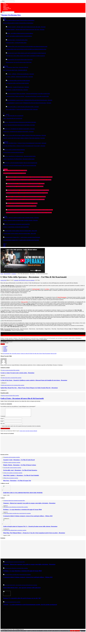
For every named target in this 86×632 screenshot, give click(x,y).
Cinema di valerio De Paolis (26, 353)
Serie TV (7, 114)
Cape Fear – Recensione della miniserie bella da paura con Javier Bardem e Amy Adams (19, 125)
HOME (4, 17)
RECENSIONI (5, 169)
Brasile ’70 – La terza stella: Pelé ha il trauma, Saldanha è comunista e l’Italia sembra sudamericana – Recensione (24, 138)
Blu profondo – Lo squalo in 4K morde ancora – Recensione (17, 89)
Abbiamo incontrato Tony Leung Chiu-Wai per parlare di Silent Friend (18, 62)
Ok (71, 630)
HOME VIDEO (5, 66)
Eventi (4, 3)
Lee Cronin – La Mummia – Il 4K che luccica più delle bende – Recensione (19, 76)
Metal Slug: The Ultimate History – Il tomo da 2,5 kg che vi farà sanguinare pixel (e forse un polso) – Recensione (24, 145)
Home (2, 273)
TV (3, 113)
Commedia (13, 273)
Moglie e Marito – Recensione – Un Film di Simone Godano (19, 465)
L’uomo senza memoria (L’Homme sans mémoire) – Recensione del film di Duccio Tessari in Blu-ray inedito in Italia (27, 96)
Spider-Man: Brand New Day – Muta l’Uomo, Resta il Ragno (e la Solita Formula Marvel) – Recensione (24, 186)
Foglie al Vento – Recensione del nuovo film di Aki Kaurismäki (22, 398)
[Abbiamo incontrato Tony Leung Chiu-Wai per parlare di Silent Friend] (19, 59)
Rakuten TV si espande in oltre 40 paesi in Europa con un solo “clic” (22, 598)
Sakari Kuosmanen (46, 353)
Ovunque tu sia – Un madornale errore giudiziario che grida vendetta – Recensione (18, 131)
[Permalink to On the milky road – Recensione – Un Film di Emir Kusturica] (12, 467)
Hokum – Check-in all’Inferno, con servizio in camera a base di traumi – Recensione (21, 206)
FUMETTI (5, 243)
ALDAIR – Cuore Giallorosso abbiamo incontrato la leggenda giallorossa (19, 36)
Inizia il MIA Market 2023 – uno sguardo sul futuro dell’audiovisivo (22, 587)
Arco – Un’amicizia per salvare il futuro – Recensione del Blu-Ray (15, 70)
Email (2, 421)
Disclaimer (5, 9)
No (73, 630)
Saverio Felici (4, 280)
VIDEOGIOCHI (5, 141)
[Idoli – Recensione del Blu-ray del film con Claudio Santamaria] (18, 80)
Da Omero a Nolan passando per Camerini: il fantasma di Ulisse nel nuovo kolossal (18, 23)
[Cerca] (1, 1)
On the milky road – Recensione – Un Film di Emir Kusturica (20, 470)
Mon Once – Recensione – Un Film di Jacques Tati (17, 480)
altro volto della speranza (15, 353)
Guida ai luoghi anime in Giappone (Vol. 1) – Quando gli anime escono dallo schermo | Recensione (21, 240)
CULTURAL (5, 216)
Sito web (2, 423)
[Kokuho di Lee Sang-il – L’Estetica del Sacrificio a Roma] (16, 40)
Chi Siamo (5, 4)
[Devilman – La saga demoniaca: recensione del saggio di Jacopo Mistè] (16, 224)
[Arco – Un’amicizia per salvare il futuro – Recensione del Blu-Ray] (15, 67)
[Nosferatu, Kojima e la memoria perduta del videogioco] (14, 149)
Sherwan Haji (53, 353)
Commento (3, 416)
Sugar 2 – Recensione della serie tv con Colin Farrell (12, 118)
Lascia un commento (30, 280)
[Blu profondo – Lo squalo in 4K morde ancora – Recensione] (17, 87)
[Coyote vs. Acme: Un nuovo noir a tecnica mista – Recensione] (15, 170)
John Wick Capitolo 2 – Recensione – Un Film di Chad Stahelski (21, 475)
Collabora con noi (7, 8)
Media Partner (6, 7)
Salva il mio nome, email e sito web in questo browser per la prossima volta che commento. (21, 426)
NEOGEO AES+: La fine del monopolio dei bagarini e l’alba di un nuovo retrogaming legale (19, 165)
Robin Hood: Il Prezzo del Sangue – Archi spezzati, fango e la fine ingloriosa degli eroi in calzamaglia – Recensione (27, 192)
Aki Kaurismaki (6, 353)
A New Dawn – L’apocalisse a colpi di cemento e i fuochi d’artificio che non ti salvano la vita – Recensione (25, 199)
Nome (2, 418)
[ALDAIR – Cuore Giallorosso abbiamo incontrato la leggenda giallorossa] (19, 33)
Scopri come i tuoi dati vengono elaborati (28, 430)
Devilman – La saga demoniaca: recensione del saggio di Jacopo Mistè (16, 227)
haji (33, 353)
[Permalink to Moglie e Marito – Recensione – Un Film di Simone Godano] (11, 462)
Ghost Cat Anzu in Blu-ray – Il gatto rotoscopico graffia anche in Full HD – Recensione (22, 109)
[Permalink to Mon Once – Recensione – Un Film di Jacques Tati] (10, 478)
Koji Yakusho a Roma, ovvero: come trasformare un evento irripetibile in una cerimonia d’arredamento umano (26, 49)
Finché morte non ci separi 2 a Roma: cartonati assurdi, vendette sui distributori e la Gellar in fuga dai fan (25, 55)
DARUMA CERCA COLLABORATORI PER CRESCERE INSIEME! (23, 492)
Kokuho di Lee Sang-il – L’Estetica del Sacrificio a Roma (16, 42)
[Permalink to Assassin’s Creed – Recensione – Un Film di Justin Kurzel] (11, 457)
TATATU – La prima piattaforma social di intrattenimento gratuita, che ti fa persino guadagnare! (30, 604)
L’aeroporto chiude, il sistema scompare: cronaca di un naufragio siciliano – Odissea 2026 (19, 233)
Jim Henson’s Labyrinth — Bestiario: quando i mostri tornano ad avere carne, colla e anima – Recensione (25, 29)
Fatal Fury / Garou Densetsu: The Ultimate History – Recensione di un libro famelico (18, 159)
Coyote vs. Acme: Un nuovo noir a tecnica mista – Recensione (14, 173)
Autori (4, 6)
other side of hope (38, 353)
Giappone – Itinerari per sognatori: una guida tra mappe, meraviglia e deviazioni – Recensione (20, 220)
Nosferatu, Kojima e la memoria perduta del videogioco (13, 152)
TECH (4, 245)
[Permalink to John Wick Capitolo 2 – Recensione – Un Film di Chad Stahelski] (12, 472)
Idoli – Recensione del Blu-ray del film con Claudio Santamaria (17, 83)
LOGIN (4, 246)
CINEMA (4, 19)
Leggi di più (77, 630)
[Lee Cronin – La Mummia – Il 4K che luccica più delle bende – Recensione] (20, 74)
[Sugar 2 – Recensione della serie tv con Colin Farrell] (13, 115)
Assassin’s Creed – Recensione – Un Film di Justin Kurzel (19, 460)
